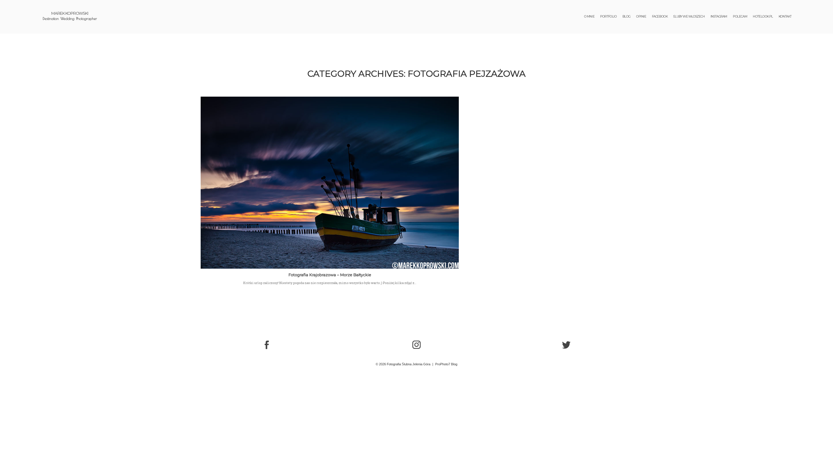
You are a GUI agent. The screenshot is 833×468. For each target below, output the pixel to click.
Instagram (718, 16)
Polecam (740, 16)
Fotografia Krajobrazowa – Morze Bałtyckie (330, 275)
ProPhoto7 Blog (446, 364)
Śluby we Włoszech (689, 16)
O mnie (589, 16)
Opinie (641, 16)
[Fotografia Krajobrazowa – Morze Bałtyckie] (330, 183)
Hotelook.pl (763, 16)
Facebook (660, 16)
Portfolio (608, 16)
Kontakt (785, 16)
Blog (626, 16)
